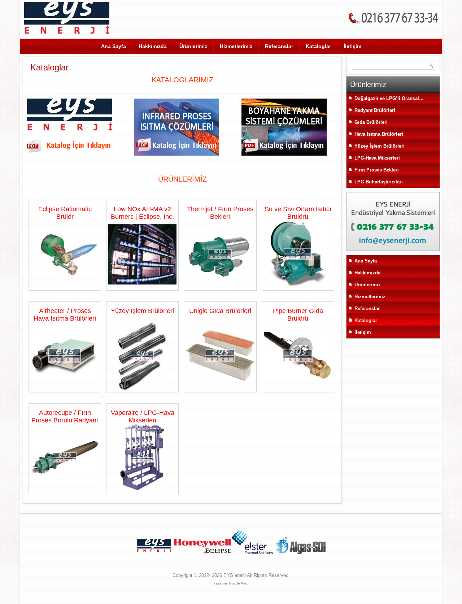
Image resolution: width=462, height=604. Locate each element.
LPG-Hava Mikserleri (377, 158)
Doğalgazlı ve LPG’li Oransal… (389, 98)
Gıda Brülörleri (371, 122)
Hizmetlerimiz (236, 46)
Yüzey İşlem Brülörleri (379, 146)
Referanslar (279, 46)
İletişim (352, 46)
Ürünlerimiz (193, 46)
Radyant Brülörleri (374, 110)
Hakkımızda (153, 46)
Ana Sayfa (113, 46)
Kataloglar (318, 46)
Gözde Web (239, 583)
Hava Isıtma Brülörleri (378, 134)
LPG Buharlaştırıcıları (378, 181)
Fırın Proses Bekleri (376, 170)
